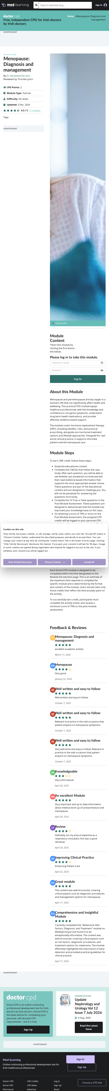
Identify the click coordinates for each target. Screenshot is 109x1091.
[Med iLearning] (18, 4)
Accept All (89, 562)
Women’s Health (9, 54)
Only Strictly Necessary (20, 562)
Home (70, 16)
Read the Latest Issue (89, 1027)
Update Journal (83, 995)
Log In (57, 1081)
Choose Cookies (53, 562)
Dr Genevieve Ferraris (18, 75)
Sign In (80, 1059)
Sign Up (28, 1029)
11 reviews (34, 110)
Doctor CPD (8, 1081)
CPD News (32, 1085)
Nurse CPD (8, 1085)
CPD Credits (32, 1081)
